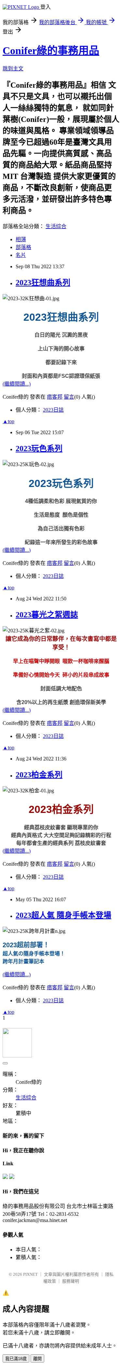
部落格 (23, 247)
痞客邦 (54, 397)
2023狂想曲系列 (43, 282)
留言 (69, 397)
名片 (21, 255)
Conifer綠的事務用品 (51, 50)
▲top (8, 421)
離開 (37, 1358)
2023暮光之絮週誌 (47, 615)
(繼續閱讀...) (17, 384)
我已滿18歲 (16, 1358)
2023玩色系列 (39, 448)
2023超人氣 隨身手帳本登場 (63, 915)
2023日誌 (53, 410)
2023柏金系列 (39, 775)
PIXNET (30, 1274)
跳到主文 (13, 68)
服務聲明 (70, 1281)
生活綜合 (56, 226)
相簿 (21, 239)
